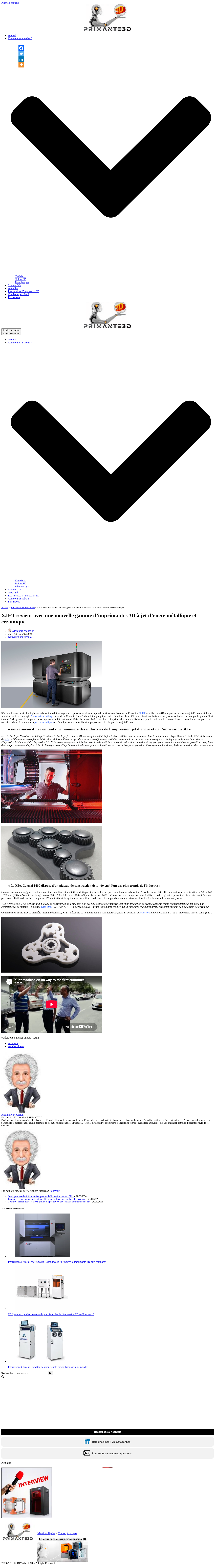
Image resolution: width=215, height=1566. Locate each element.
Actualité (13, 288)
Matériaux (20, 276)
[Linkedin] (21, 59)
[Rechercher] (50, 1373)
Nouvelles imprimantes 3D (23, 607)
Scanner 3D (14, 285)
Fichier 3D (20, 279)
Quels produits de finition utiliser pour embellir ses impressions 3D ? (41, 1196)
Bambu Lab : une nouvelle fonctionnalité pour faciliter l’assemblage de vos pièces (47, 1199)
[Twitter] (21, 53)
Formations (14, 297)
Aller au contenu (10, 2)
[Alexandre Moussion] (22, 1111)
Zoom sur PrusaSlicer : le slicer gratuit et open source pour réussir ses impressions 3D (49, 1201)
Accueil (12, 35)
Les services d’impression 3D (23, 291)
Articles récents (16, 1046)
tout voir (55, 1190)
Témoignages (22, 282)
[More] (21, 64)
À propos (13, 1043)
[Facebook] (21, 48)
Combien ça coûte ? (18, 294)
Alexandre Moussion (23, 630)
